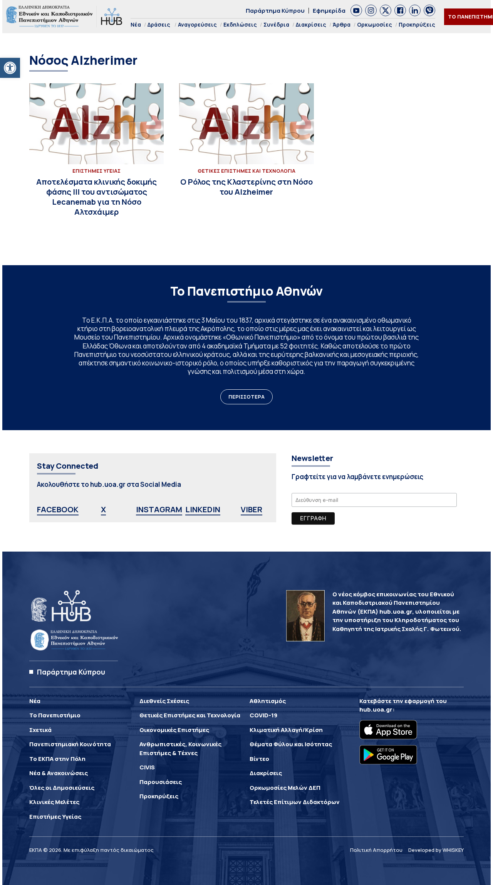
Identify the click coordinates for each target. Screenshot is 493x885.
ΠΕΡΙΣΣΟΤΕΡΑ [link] (246, 396)
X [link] (103, 509)
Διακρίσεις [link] (311, 24)
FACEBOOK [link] (58, 509)
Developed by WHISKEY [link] (436, 849)
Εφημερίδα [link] (329, 10)
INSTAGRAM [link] (159, 509)
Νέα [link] (136, 24)
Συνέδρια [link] (276, 24)
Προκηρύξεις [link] (417, 24)
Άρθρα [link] (341, 24)
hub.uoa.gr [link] (375, 709)
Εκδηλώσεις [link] (240, 24)
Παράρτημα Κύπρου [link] (275, 10)
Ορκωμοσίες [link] (374, 24)
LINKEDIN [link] (202, 509)
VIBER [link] (251, 509)
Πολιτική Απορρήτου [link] (376, 849)
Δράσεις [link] (159, 24)
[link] (10, 68)
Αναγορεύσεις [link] (197, 24)
